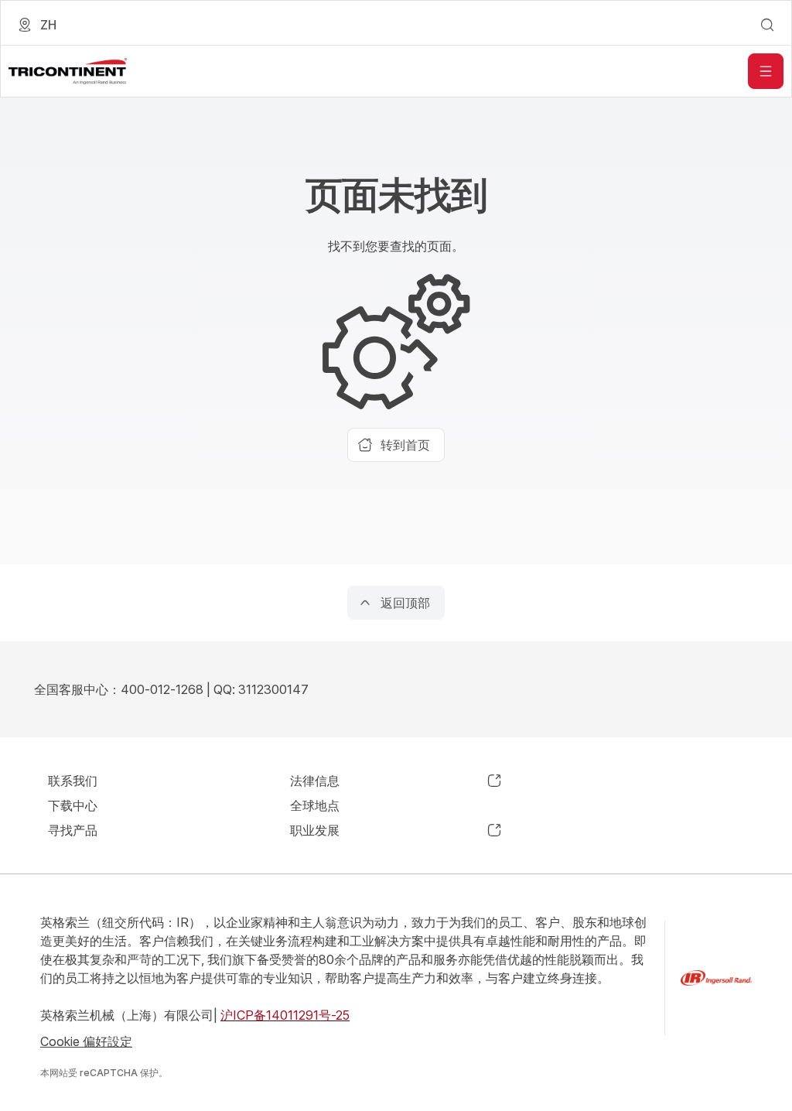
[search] (767, 25)
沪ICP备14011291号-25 (285, 1015)
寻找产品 (72, 830)
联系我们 (72, 780)
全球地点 (315, 805)
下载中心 (72, 805)
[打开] (765, 71)
